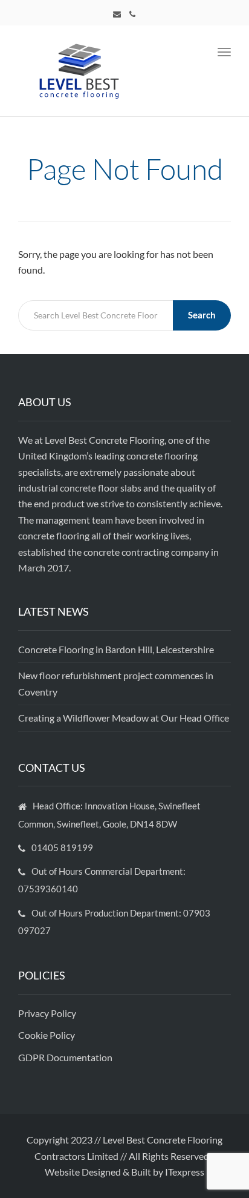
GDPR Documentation (65, 1057)
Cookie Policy (47, 1035)
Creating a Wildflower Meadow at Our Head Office (123, 717)
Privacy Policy (48, 1013)
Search (202, 314)
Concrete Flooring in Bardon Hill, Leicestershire (116, 649)
